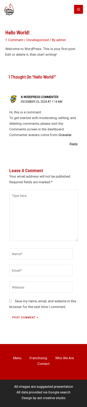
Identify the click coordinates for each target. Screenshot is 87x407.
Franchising (38, 358)
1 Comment (14, 40)
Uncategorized (37, 40)
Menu (17, 358)
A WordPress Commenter (39, 97)
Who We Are (64, 358)
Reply (74, 144)
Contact (43, 364)
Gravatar (64, 135)
